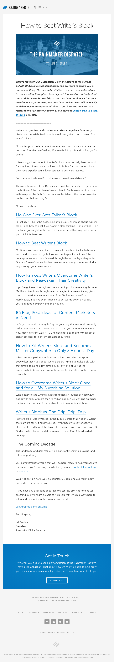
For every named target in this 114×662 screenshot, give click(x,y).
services (23, 471)
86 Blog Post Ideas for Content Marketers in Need (55, 315)
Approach (34, 613)
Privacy (52, 633)
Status (70, 633)
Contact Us (57, 581)
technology (89, 467)
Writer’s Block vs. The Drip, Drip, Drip (51, 411)
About (21, 613)
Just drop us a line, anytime (31, 506)
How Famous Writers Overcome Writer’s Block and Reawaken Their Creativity (54, 278)
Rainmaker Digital (19, 7)
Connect (91, 613)
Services (62, 613)
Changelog (77, 613)
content (77, 467)
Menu (45, 7)
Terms (43, 633)
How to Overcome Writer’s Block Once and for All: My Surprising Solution (53, 385)
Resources (48, 613)
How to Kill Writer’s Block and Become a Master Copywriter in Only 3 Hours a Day (55, 348)
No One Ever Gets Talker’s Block (46, 214)
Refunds (61, 633)
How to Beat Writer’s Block (41, 243)
